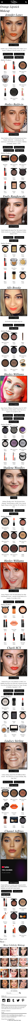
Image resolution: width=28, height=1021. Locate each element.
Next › (2, 941)
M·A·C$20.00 (14, 85)
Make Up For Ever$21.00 (22, 72)
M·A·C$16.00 (14, 178)
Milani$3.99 (22, 370)
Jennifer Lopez (14, 15)
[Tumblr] (13, 1002)
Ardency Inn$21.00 (5, 800)
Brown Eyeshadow (19, 54)
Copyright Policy (11, 1019)
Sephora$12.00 (22, 178)
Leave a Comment (13, 45)
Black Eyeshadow (8, 54)
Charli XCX (14, 648)
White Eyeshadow (18, 694)
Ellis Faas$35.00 (5, 922)
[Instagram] (3, 1002)
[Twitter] (18, 1002)
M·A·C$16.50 (5, 72)
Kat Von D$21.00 (23, 643)
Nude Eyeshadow (19, 510)
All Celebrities (14, 990)
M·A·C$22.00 (5, 255)
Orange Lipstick (19, 57)
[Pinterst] (23, 1002)
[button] (2, 2)
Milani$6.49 (22, 343)
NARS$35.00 (14, 826)
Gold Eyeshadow (9, 57)
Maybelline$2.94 (14, 735)
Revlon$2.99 (14, 192)
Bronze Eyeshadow (19, 147)
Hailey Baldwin (14, 104)
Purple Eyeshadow (18, 418)
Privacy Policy (4, 1019)
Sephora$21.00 (22, 463)
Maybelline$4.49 (5, 165)
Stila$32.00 (5, 735)
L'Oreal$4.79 (22, 268)
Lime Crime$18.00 (14, 630)
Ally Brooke (14, 287)
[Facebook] (8, 1002)
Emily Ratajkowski (14, 196)
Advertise (3, 1010)
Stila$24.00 (23, 99)
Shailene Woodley (14, 467)
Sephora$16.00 (5, 909)
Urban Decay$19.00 (5, 85)
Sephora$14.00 (14, 72)
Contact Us (8, 1010)
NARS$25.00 (23, 555)
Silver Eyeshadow (13, 421)
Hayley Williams (14, 374)
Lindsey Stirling (14, 741)
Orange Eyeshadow (19, 415)
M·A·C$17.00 (5, 99)
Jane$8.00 (23, 616)
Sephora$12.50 (5, 630)
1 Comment (14, 497)
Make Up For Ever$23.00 (5, 813)
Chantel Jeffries (14, 831)
